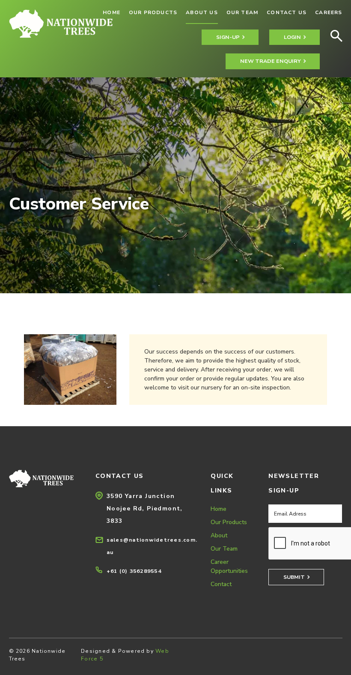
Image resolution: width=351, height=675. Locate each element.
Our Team (242, 12)
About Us (202, 12)
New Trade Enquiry (270, 61)
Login (292, 37)
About (219, 535)
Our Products (153, 12)
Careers (328, 12)
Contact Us (286, 12)
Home (218, 509)
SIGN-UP (228, 37)
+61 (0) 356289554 (134, 571)
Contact (221, 584)
